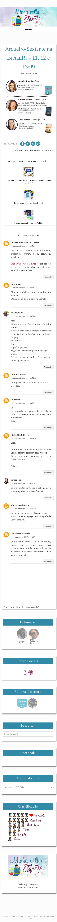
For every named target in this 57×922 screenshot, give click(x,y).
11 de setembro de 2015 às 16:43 (23, 288)
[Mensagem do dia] (22, 643)
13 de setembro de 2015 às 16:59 (23, 403)
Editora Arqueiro (34, 150)
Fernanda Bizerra (20, 434)
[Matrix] (22, 707)
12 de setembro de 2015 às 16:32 (23, 378)
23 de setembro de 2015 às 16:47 (23, 483)
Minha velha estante (16, 916)
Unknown (16, 284)
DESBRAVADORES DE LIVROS (25, 242)
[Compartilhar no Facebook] (22, 143)
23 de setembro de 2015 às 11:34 (23, 438)
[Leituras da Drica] (33, 643)
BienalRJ (20, 150)
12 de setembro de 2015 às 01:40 (23, 316)
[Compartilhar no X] (27, 143)
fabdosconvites (19, 374)
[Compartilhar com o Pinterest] (33, 143)
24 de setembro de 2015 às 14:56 (23, 508)
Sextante (48, 150)
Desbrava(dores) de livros (23, 263)
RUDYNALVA (17, 312)
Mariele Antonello (20, 505)
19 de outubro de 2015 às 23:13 (23, 537)
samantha (16, 479)
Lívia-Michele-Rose (20, 533)
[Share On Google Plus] (38, 143)
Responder (48, 277)
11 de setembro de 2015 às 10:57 (23, 246)
